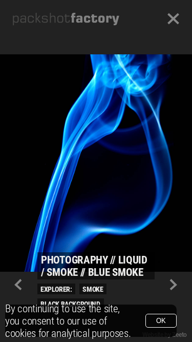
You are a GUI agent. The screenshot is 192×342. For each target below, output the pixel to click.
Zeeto (179, 334)
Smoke (92, 289)
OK (161, 321)
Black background (70, 304)
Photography (74, 260)
